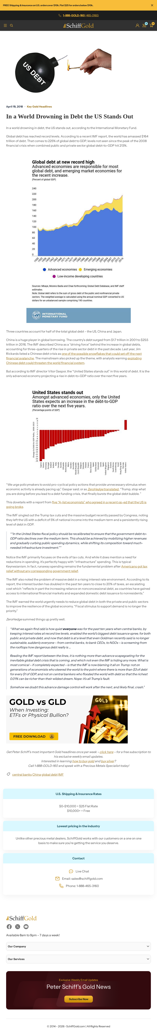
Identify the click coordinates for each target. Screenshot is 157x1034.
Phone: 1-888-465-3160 (82, 886)
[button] (78, 946)
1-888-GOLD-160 (81, 15)
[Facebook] (9, 927)
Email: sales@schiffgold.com (82, 878)
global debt (50, 774)
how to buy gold (83, 761)
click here (106, 752)
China (36, 774)
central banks (22, 774)
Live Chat (82, 871)
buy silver (107, 761)
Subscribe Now (78, 999)
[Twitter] (18, 927)
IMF (61, 774)
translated (103, 489)
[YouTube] (26, 927)
